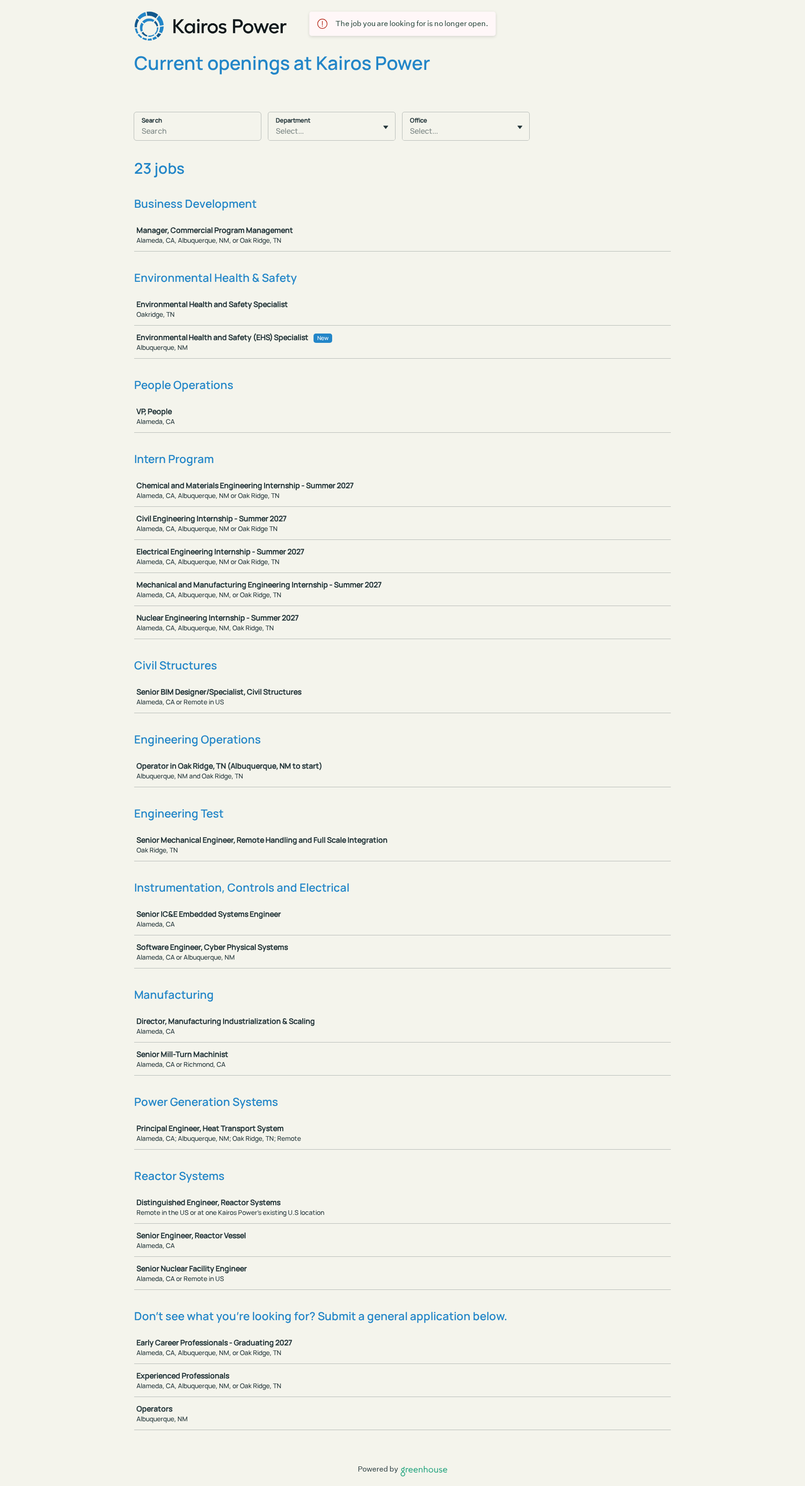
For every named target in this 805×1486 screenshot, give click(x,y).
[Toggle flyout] (385, 127)
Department (293, 120)
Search (152, 120)
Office (418, 120)
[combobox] (276, 131)
